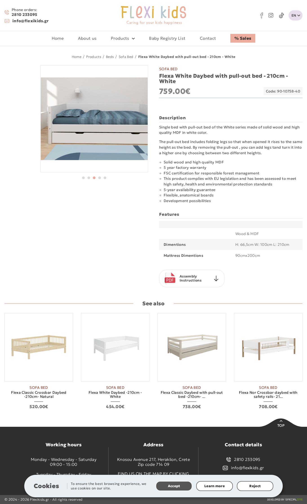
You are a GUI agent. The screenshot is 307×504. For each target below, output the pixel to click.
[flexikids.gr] (153, 15)
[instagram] (271, 15)
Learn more (214, 486)
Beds (110, 56)
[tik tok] (281, 15)
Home (76, 56)
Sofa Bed (126, 56)
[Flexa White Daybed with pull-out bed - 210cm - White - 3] (94, 118)
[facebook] (261, 15)
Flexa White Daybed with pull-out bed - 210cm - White (187, 56)
